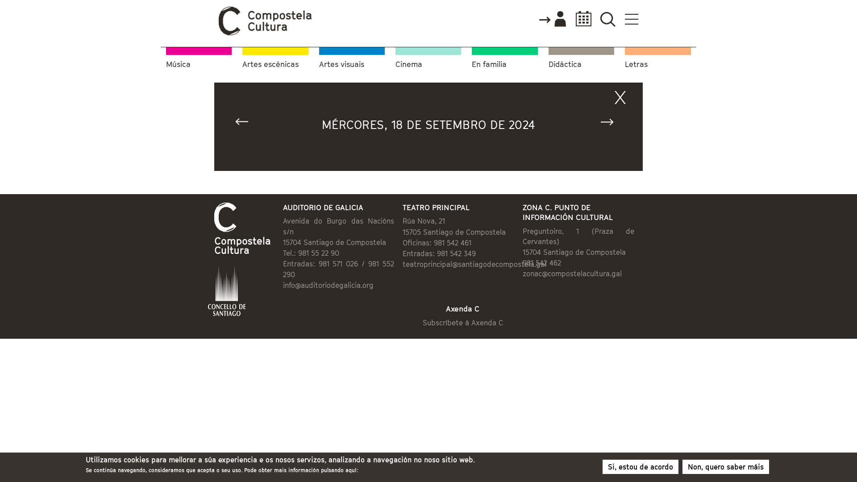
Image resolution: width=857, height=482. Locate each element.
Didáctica (565, 64)
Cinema (408, 64)
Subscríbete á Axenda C (463, 322)
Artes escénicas (270, 64)
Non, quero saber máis (726, 466)
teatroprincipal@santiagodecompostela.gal (474, 264)
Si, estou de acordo (640, 466)
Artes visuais (341, 64)
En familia (489, 64)
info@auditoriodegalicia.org (328, 285)
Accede (552, 19)
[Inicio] (265, 33)
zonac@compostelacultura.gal (572, 273)
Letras (636, 64)
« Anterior (246, 123)
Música (178, 64)
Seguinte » (611, 123)
